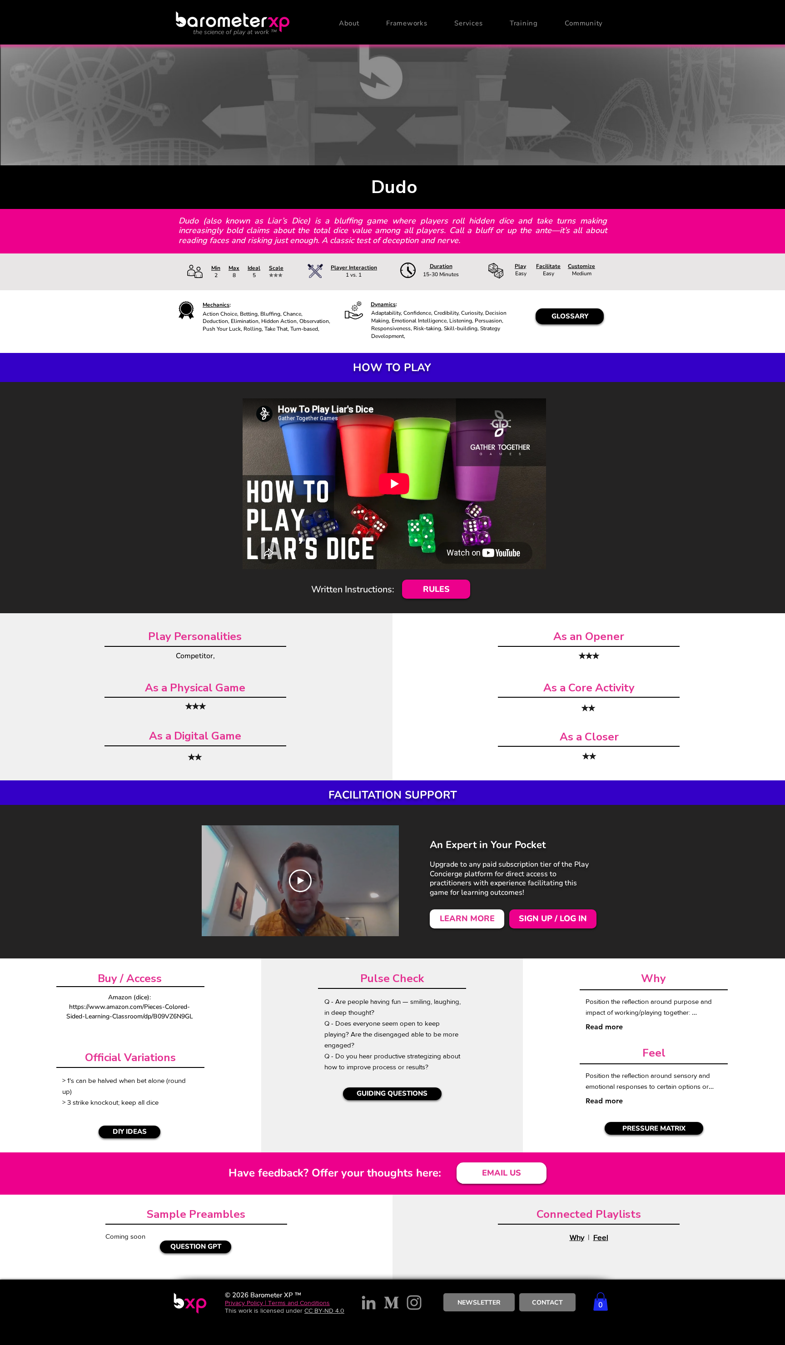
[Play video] (300, 880)
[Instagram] (414, 1302)
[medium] (391, 1302)
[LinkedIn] (368, 1302)
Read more (604, 1026)
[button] (348, 23)
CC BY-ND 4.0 (324, 1310)
